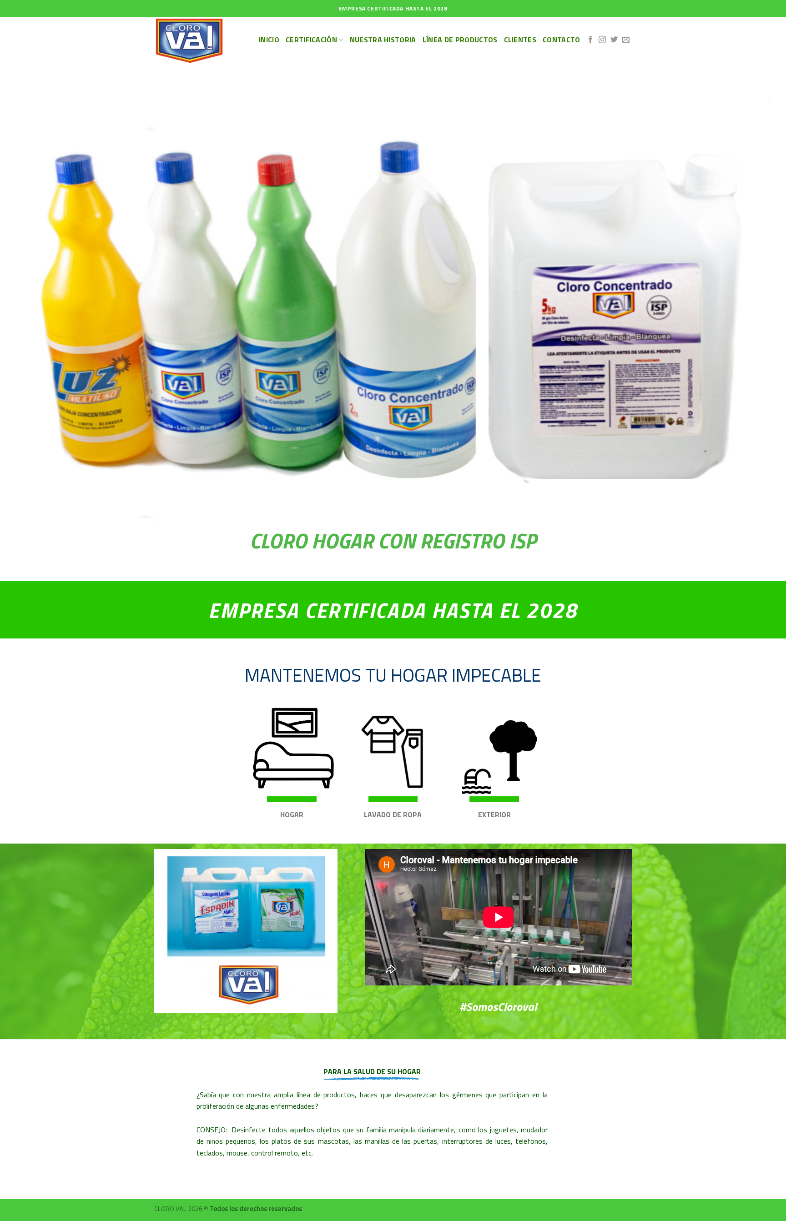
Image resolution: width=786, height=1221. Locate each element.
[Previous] (27, 673)
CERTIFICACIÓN (311, 39)
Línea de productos (460, 39)
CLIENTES (520, 39)
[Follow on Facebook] (590, 40)
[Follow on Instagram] (602, 40)
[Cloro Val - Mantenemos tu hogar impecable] (199, 40)
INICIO (269, 39)
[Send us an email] (626, 40)
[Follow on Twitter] (614, 40)
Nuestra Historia (383, 39)
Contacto (561, 39)
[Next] (759, 673)
